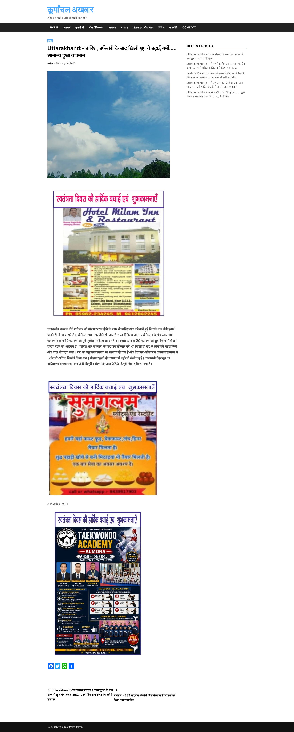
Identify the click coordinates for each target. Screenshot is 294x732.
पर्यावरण (112, 27)
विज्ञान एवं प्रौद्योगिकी (143, 27)
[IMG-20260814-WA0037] (104, 499)
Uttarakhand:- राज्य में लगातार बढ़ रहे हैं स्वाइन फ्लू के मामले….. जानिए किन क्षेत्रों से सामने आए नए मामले (215, 85)
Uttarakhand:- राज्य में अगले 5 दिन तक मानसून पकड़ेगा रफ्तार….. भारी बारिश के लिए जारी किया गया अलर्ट (216, 65)
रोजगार (124, 27)
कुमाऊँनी (79, 27)
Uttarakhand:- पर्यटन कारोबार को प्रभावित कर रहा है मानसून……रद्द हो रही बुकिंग (215, 56)
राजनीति (173, 27)
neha (50, 63)
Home (54, 27)
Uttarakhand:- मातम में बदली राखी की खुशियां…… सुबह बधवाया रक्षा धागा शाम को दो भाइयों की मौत (216, 94)
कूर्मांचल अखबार (70, 9)
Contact (189, 27)
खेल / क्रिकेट (96, 27)
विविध (161, 27)
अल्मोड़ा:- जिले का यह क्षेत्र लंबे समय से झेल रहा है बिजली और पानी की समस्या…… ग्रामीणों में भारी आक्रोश (216, 75)
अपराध (67, 27)
